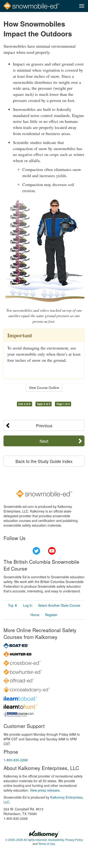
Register (51, 614)
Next (44, 441)
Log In (27, 605)
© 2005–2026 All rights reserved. (26, 840)
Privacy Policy (74, 840)
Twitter (36, 551)
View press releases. (45, 790)
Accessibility (56, 840)
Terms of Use (46, 844)
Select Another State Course (59, 605)
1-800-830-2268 (16, 760)
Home (35, 614)
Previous (44, 425)
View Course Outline (44, 387)
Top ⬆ (12, 605)
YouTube (52, 551)
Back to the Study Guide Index (44, 461)
